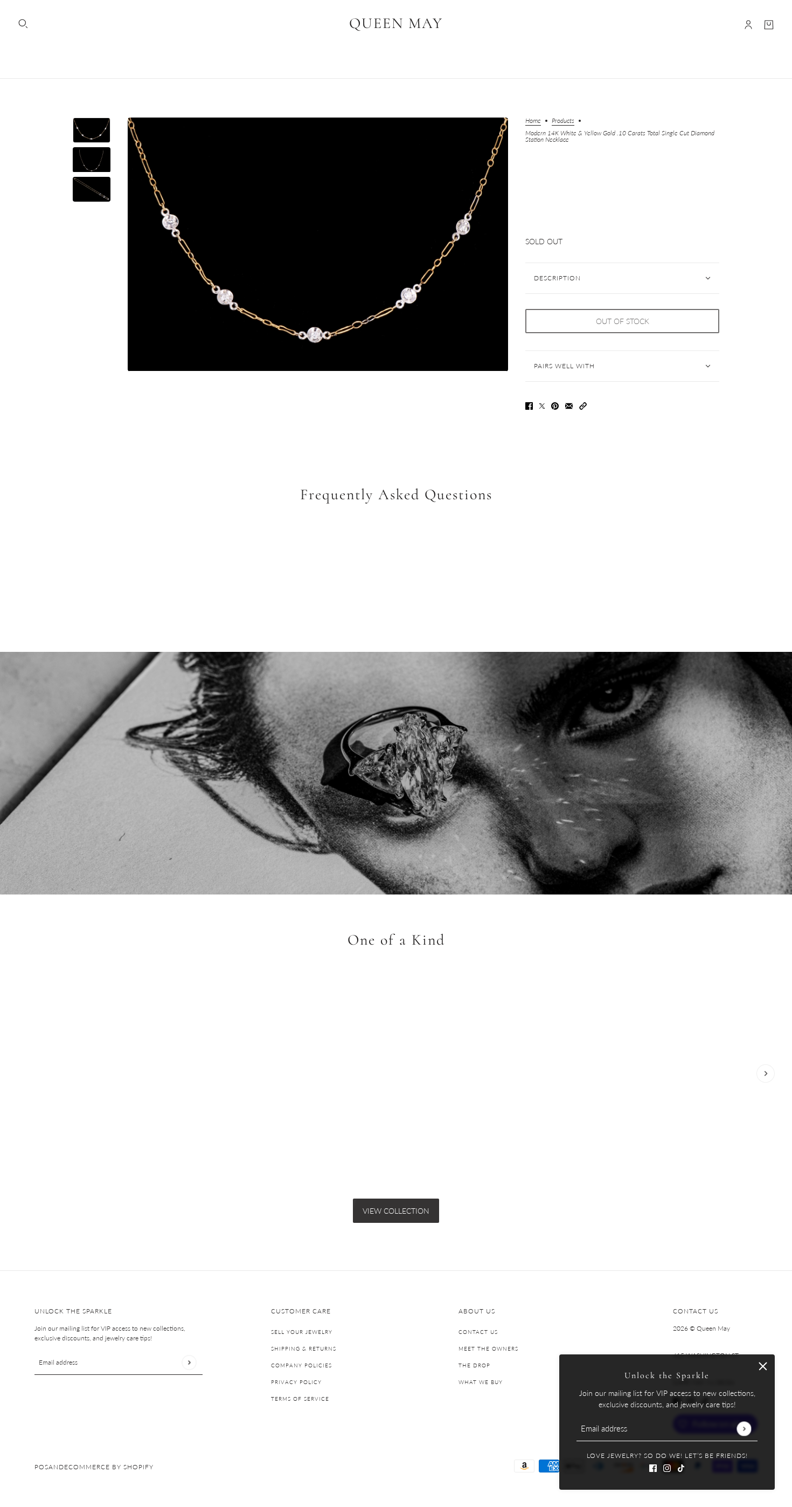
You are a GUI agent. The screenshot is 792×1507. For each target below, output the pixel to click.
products (563, 121)
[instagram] (667, 1467)
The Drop (474, 1365)
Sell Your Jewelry (301, 1332)
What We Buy (480, 1382)
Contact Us (478, 1332)
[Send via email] (569, 405)
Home (533, 121)
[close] (763, 1366)
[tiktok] (681, 1467)
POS (41, 1467)
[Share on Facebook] (529, 405)
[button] (583, 405)
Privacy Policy (296, 1382)
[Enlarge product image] (318, 244)
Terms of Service (300, 1398)
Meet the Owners (488, 1348)
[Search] (23, 24)
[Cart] (769, 25)
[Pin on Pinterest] (555, 405)
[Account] (748, 25)
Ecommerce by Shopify (109, 1467)
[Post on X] (542, 405)
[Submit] (744, 1428)
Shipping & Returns (303, 1348)
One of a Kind (396, 940)
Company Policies (301, 1365)
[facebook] (653, 1467)
